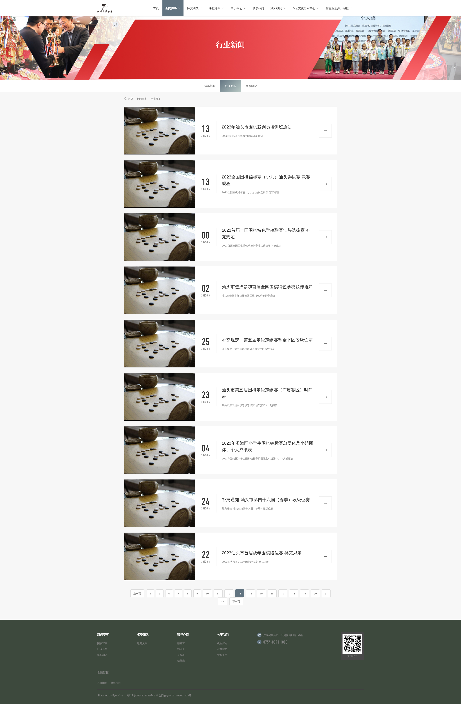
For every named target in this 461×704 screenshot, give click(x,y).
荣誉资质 (222, 655)
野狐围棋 (116, 683)
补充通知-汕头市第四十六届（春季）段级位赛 (266, 499)
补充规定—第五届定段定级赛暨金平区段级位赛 (267, 339)
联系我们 (258, 8)
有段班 (181, 655)
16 (272, 593)
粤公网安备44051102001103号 (173, 695)
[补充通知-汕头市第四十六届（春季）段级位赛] (159, 503)
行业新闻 (230, 86)
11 (218, 593)
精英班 (181, 660)
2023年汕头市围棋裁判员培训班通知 (257, 126)
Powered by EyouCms (110, 695)
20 (315, 593)
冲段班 (181, 649)
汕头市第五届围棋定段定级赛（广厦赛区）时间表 (267, 392)
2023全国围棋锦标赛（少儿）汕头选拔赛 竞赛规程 (266, 179)
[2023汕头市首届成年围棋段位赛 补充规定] (159, 556)
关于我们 (236, 8)
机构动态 (252, 86)
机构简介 (222, 643)
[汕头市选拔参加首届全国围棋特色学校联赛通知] (159, 290)
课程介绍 (214, 8)
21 (326, 593)
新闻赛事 (171, 8)
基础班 (181, 643)
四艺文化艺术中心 (303, 8)
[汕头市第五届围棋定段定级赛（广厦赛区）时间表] (159, 397)
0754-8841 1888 (275, 642)
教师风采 (142, 643)
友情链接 (103, 672)
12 (228, 593)
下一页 (236, 601)
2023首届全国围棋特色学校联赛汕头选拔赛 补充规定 (266, 233)
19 (304, 593)
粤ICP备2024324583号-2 (141, 695)
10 (207, 593)
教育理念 (222, 649)
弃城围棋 (102, 683)
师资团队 (193, 8)
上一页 (137, 593)
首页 (156, 8)
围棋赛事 (209, 86)
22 (222, 601)
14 (250, 593)
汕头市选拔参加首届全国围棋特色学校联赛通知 (267, 286)
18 (293, 593)
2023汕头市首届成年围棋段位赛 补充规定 (262, 552)
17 (282, 593)
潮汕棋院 (276, 8)
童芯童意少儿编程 (337, 8)
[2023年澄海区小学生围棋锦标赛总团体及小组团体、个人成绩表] (159, 450)
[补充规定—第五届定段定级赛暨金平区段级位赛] (159, 343)
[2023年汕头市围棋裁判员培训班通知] (159, 130)
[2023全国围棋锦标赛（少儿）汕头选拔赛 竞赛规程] (159, 184)
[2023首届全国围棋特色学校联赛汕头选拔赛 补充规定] (159, 237)
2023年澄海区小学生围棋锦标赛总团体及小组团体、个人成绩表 (267, 446)
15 (261, 593)
